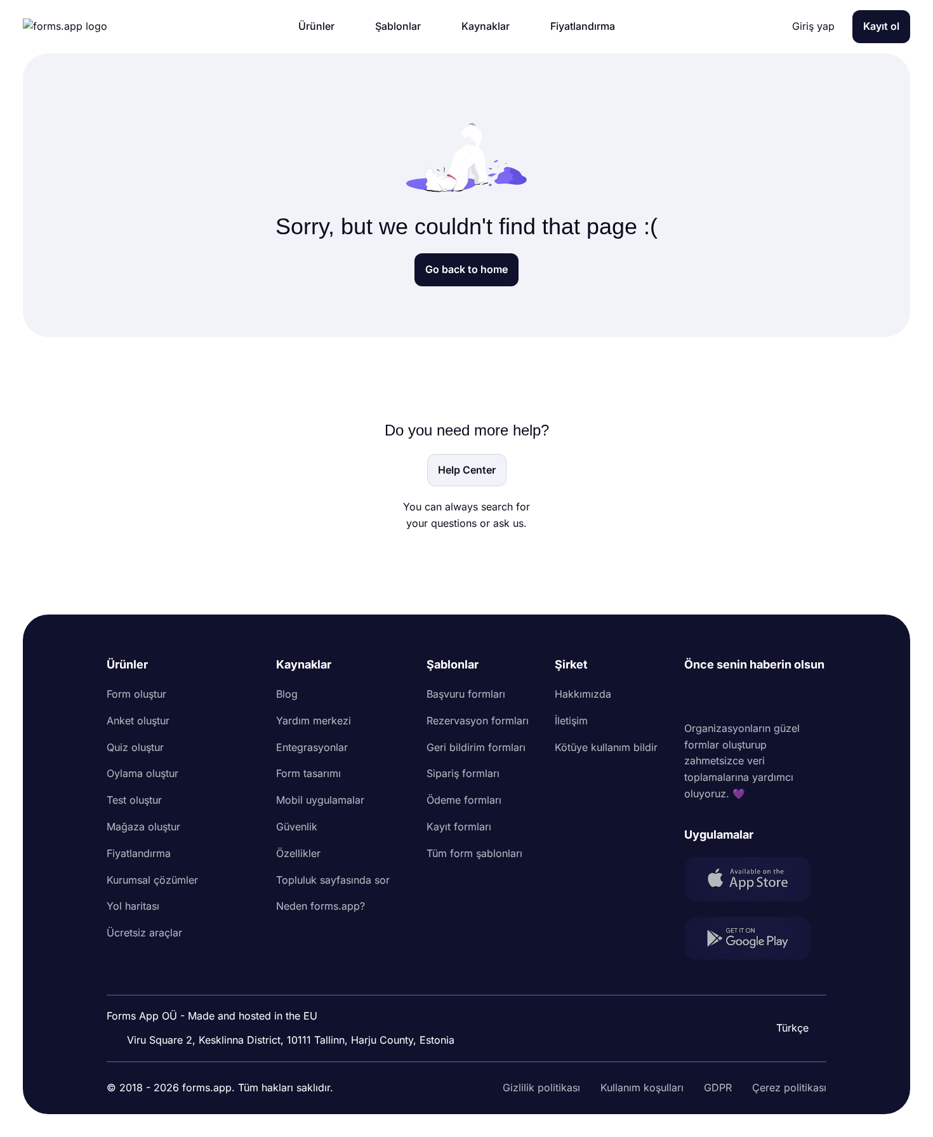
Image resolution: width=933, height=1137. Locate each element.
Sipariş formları (463, 773)
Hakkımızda (583, 694)
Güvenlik (296, 826)
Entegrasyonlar (312, 747)
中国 (783, 993)
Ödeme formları (464, 800)
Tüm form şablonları (474, 853)
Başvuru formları (466, 694)
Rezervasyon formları (478, 720)
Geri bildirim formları (476, 747)
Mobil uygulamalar (320, 800)
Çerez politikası (789, 1087)
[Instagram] (722, 697)
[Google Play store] (755, 940)
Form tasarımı (308, 773)
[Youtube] (778, 697)
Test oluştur (134, 800)
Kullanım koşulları (642, 1087)
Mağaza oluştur (143, 826)
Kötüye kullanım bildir (606, 747)
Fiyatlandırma (139, 853)
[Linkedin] (694, 697)
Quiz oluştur (135, 747)
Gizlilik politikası (541, 1087)
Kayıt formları (459, 826)
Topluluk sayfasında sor (333, 880)
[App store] (755, 881)
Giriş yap (813, 26)
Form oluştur (136, 694)
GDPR (718, 1087)
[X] (750, 697)
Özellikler (298, 853)
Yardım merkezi (313, 720)
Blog (287, 694)
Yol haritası (133, 906)
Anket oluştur (138, 720)
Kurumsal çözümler (152, 880)
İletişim (571, 720)
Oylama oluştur (142, 773)
